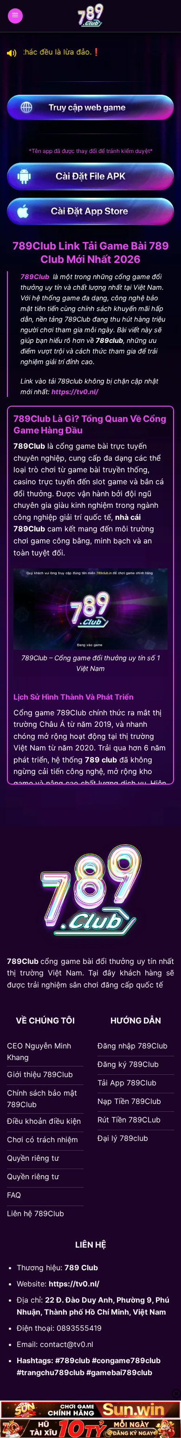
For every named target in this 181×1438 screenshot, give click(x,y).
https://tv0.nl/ (74, 1283)
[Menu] (15, 16)
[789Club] (90, 16)
